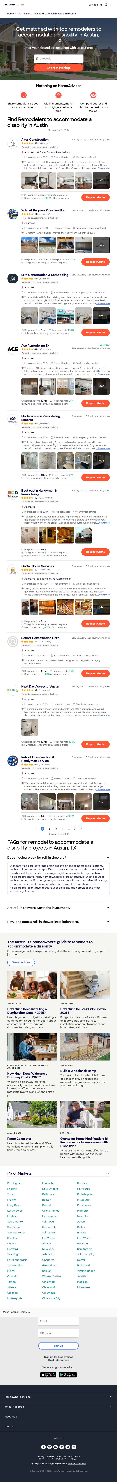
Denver (11, 1243)
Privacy (40, 1458)
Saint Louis (48, 1232)
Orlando (12, 1276)
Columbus (48, 1292)
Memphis (83, 1210)
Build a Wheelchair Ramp (78, 1071)
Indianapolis (14, 1298)
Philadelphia (84, 1194)
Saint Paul (48, 1221)
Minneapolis (49, 1216)
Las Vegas (48, 1238)
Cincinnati (48, 1281)
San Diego (13, 1227)
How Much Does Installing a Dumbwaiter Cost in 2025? (27, 1011)
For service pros (14, 1406)
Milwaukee (83, 1287)
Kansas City (49, 1227)
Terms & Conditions (77, 1464)
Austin (81, 1221)
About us (9, 1426)
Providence (84, 1205)
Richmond (83, 1265)
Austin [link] (26, 13)
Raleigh (46, 1271)
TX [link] (18, 13)
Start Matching (58, 68)
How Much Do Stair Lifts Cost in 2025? (83, 1011)
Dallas (81, 1227)
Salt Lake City (85, 1254)
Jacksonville (14, 1265)
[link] (58, 143)
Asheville (47, 1254)
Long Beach (14, 1205)
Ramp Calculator (19, 1139)
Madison (82, 1281)
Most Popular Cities (15, 1312)
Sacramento (15, 1221)
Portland (82, 1183)
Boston (46, 1199)
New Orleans (50, 1188)
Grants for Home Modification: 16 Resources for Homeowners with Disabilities (84, 1142)
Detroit (46, 1205)
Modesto (12, 1216)
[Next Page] (81, 829)
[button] (29, 180)
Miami (11, 1271)
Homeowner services (17, 1396)
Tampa (11, 1281)
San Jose (12, 1238)
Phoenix (12, 1188)
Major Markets (19, 1173)
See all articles (21, 962)
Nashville (82, 1216)
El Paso (81, 1232)
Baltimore (48, 1194)
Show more (104, 168)
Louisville (47, 1183)
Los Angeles (14, 1210)
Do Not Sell (61, 1458)
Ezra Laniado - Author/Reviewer (26, 1065)
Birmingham (14, 1183)
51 (75, 828)
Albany (46, 1243)
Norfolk (81, 1260)
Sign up (58, 1345)
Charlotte (48, 1260)
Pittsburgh (83, 1199)
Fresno (11, 1199)
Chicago (12, 1292)
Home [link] (10, 13)
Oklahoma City (51, 1298)
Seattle (81, 1276)
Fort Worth (84, 1238)
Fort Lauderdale (17, 1260)
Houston (82, 1243)
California (50, 1458)
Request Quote (95, 197)
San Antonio (84, 1249)
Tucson (11, 1194)
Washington (14, 1254)
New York (48, 1249)
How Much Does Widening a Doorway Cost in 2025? (27, 1075)
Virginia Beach (86, 1271)
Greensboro (49, 1265)
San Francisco (16, 1232)
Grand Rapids (50, 1210)
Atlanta (11, 1287)
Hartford (12, 1249)
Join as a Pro (95, 4)
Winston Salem (51, 1276)
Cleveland (48, 1287)
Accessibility (74, 1458)
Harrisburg (83, 1188)
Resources (10, 1416)
